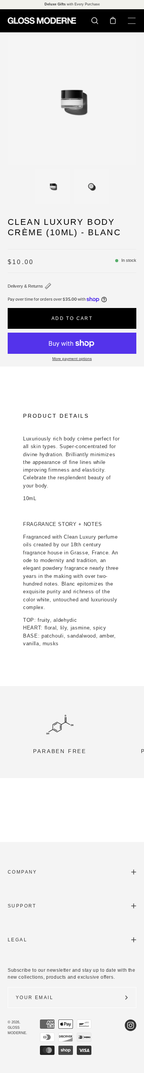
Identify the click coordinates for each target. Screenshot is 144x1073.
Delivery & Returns (25, 286)
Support (22, 906)
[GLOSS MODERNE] (42, 20)
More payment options (72, 359)
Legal (17, 939)
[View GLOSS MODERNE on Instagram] (130, 1037)
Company (22, 872)
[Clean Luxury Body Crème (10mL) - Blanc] (52, 186)
